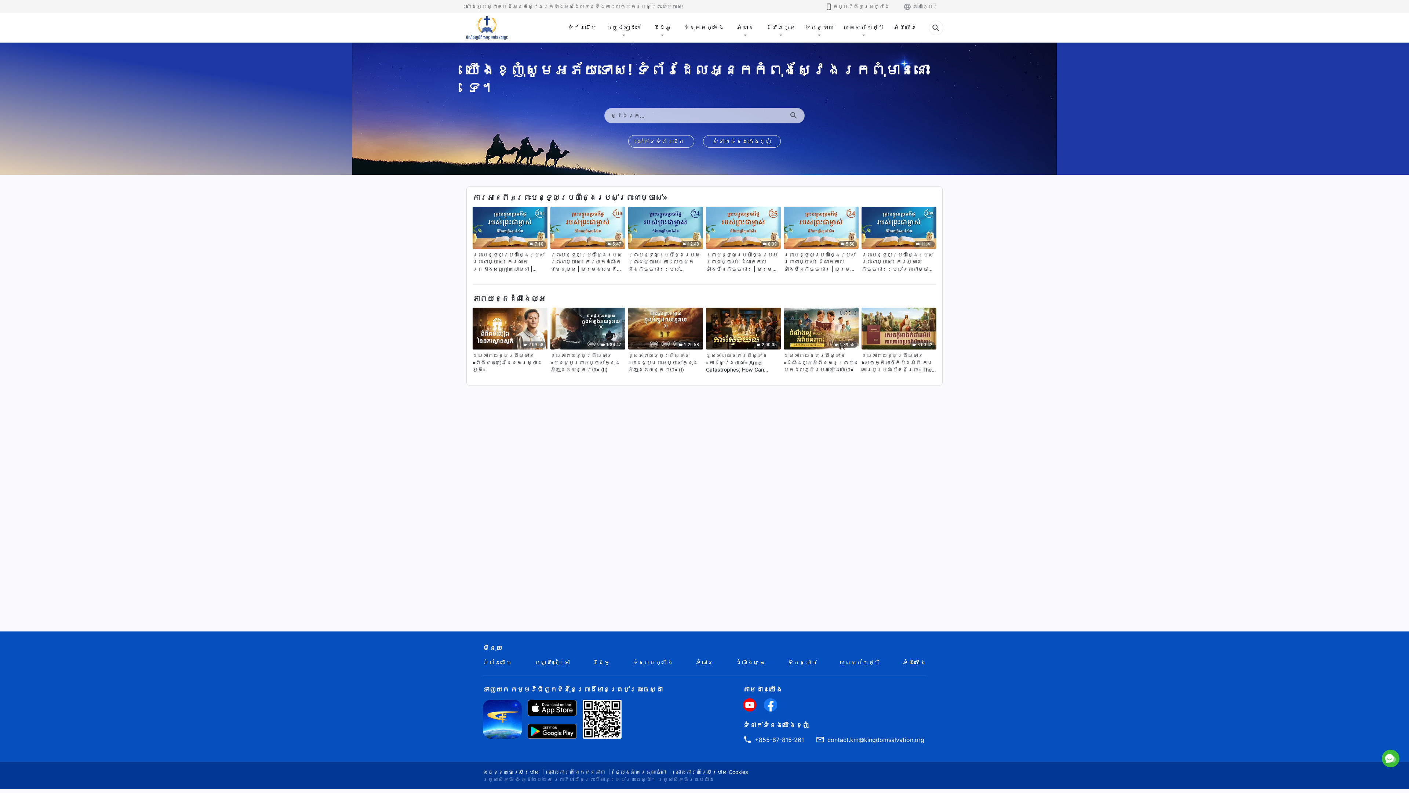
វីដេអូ (662, 27)
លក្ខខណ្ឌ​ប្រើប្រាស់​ (511, 772)
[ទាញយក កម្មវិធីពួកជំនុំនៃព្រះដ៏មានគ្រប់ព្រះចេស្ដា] (502, 718)
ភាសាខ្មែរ (925, 6)
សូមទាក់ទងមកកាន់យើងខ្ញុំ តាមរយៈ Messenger (1328, 725)
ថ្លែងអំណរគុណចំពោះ (640, 772)
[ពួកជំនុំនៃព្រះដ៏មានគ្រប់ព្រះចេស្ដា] (487, 28)
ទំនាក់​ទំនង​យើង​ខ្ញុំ (742, 141)
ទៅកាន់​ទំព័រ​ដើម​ (661, 141)
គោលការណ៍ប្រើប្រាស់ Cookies (712, 772)
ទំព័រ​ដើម (582, 27)
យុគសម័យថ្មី (863, 27)
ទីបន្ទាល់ (819, 27)
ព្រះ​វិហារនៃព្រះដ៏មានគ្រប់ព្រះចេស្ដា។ (605, 779)
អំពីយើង (905, 27)
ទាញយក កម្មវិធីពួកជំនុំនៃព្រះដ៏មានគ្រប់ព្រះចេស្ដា (573, 689)
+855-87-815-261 (779, 739)
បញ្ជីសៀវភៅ (623, 27)
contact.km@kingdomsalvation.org (875, 739)
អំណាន (745, 27)
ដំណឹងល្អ (780, 27)
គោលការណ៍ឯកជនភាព (577, 772)
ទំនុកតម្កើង (703, 27)
